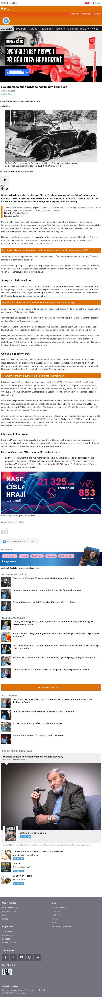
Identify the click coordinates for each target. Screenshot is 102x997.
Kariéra (55, 919)
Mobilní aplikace (9, 942)
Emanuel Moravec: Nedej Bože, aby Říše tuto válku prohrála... (45, 602)
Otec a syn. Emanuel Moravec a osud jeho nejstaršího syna (44, 578)
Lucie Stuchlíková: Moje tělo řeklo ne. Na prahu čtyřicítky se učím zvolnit (51, 669)
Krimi (23, 556)
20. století (7, 28)
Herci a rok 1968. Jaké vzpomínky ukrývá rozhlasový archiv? (44, 711)
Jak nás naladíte (59, 908)
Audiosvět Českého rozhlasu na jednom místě (20, 568)
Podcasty (6, 939)
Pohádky (36, 556)
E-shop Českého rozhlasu (17, 751)
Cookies (5, 990)
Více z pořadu (10, 696)
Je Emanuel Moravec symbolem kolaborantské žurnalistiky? (33, 376)
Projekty (85, 28)
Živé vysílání (65, 556)
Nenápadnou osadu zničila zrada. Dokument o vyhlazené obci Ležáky (38, 302)
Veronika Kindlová (16, 522)
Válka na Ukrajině (10, 908)
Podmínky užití (31, 990)
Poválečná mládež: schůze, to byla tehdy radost (38, 723)
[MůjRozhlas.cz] (5, 106)
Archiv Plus (6, 94)
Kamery (97, 14)
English (42, 990)
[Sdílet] (6, 189)
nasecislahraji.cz (30, 467)
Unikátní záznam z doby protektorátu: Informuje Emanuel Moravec (47, 590)
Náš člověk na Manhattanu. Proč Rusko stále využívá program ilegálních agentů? (55, 657)
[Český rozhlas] (9, 3)
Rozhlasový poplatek (61, 926)
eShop (5, 919)
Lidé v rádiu (57, 915)
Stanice (5, 915)
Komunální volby (10, 911)
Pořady (33, 28)
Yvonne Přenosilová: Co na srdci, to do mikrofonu (38, 735)
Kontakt (55, 922)
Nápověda (56, 911)
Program (74, 14)
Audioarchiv (86, 14)
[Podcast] (2, 189)
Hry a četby (9, 556)
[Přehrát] (4, 180)
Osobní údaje (16, 990)
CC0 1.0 (55, 166)
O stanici (72, 28)
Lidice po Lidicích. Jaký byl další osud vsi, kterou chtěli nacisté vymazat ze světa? (45, 250)
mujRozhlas (6, 550)
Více (96, 28)
